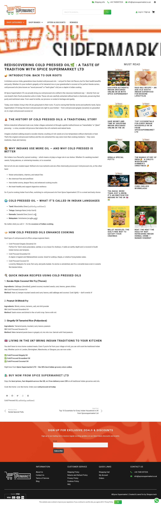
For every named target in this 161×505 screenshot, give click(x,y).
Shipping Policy (73, 472)
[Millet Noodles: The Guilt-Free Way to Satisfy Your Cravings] (119, 217)
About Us (39, 472)
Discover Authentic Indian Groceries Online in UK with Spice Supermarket (118, 91)
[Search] (107, 12)
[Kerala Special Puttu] (119, 146)
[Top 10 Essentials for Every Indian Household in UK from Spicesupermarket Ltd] (146, 110)
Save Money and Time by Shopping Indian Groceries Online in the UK (117, 124)
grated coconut (36, 286)
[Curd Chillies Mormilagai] (146, 178)
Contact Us (40, 475)
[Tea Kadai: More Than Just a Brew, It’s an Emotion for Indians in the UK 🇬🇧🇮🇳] (119, 180)
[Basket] (153, 12)
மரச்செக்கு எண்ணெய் (26, 400)
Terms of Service (42, 478)
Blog (37, 481)
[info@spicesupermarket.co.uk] (132, 476)
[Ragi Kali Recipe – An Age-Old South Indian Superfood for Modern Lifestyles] (146, 77)
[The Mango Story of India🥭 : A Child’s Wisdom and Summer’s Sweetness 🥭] (146, 146)
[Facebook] (155, 2)
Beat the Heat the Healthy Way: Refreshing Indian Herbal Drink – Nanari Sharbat (144, 234)
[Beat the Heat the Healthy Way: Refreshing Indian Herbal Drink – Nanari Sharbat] (146, 217)
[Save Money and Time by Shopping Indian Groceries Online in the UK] (119, 110)
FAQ (69, 484)
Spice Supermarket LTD (26, 367)
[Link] (19, 10)
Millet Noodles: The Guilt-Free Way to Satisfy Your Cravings (118, 233)
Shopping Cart (104, 472)
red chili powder (43, 306)
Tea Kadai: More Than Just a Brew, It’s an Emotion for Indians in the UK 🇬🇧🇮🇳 (118, 195)
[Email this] (7, 395)
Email (55, 441)
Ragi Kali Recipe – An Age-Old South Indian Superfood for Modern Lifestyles (146, 92)
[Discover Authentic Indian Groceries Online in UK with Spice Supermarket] (119, 77)
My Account (103, 475)
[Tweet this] (17, 395)
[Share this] (12, 395)
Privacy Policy (72, 478)
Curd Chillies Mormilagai (142, 187)
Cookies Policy (73, 481)
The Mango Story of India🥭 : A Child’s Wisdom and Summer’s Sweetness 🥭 (146, 161)
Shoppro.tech (152, 494)
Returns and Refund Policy (77, 475)
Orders (101, 478)
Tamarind (18, 326)
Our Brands (8, 47)
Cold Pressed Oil (11, 400)
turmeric (29, 306)
